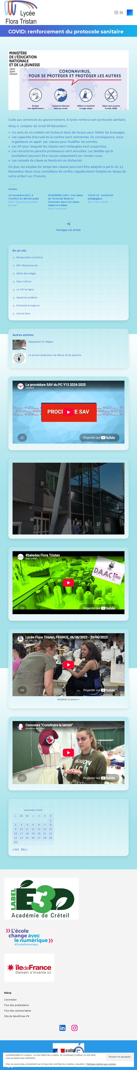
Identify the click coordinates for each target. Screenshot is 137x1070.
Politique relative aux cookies (101, 1064)
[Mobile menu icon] (130, 13)
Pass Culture (23, 281)
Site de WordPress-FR (16, 1016)
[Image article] (19, 345)
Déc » (24, 849)
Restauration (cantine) (29, 257)
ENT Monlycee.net (27, 265)
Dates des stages (26, 273)
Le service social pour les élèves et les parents (54, 355)
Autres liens (23, 313)
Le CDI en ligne (25, 289)
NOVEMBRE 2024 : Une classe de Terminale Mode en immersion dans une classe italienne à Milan (65, 200)
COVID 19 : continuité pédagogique (100, 197)
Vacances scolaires (26, 297)
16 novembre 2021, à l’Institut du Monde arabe (23, 197)
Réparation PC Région (40, 342)
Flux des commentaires (17, 1011)
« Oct (16, 849)
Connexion (10, 1000)
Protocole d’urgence (28, 305)
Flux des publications (16, 1005)
